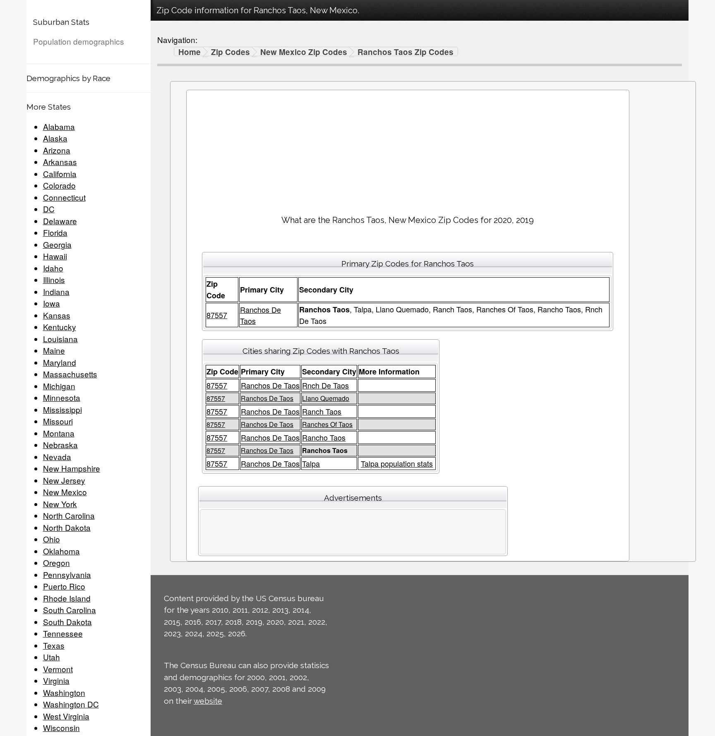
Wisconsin (61, 727)
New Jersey (64, 480)
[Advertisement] (407, 149)
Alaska (55, 138)
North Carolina (69, 515)
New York (60, 503)
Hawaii (55, 255)
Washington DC (71, 704)
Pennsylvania (67, 574)
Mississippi (62, 409)
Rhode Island (67, 598)
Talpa (311, 463)
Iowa (51, 303)
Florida (55, 232)
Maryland (59, 362)
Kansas (56, 315)
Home (189, 52)
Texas (54, 645)
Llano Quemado (325, 398)
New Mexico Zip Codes (303, 52)
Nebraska (60, 444)
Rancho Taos (324, 437)
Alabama (59, 126)
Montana (58, 433)
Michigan (59, 385)
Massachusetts (70, 373)
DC (49, 208)
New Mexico (65, 491)
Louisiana (60, 338)
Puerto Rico (64, 586)
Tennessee (63, 633)
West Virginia (66, 716)
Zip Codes (230, 52)
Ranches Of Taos (327, 424)
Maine (54, 350)
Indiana (56, 291)
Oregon (56, 562)
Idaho (53, 267)
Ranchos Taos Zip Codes (405, 52)
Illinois (54, 279)
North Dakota (67, 527)
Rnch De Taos (325, 385)
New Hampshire (71, 468)
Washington (64, 692)
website (208, 700)
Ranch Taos (321, 411)
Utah (51, 656)
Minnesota (61, 397)
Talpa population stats (397, 463)
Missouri (58, 421)
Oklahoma (61, 550)
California (60, 173)
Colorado (59, 185)
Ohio (51, 538)
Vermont (58, 668)
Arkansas (60, 161)
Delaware (60, 220)
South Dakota (67, 621)
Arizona (56, 150)
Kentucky (59, 326)
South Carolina (69, 609)
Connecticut (64, 197)
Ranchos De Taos (270, 385)
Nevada (57, 456)
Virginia (56, 680)
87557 (216, 314)
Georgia (57, 244)
